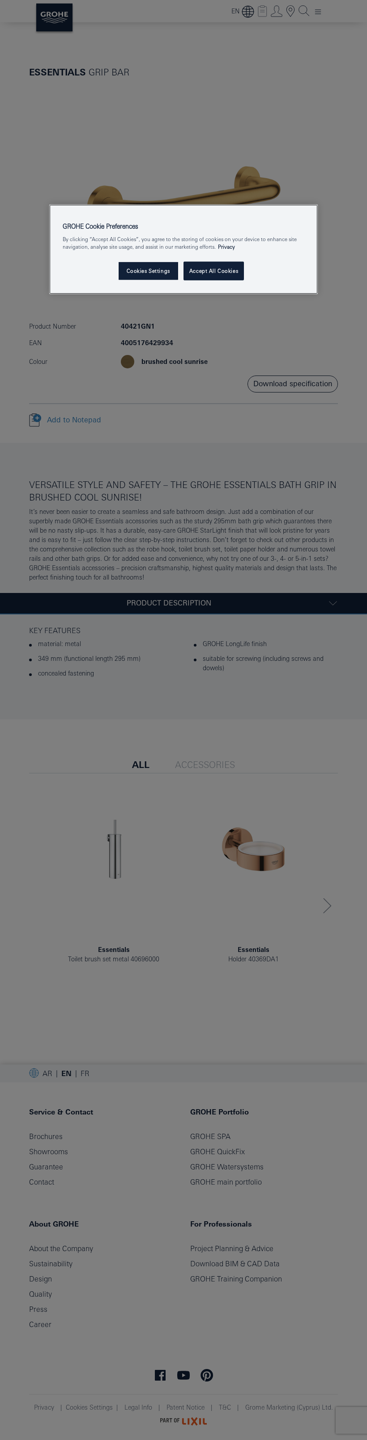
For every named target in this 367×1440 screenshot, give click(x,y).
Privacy (226, 247)
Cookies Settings (148, 271)
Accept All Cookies (213, 271)
